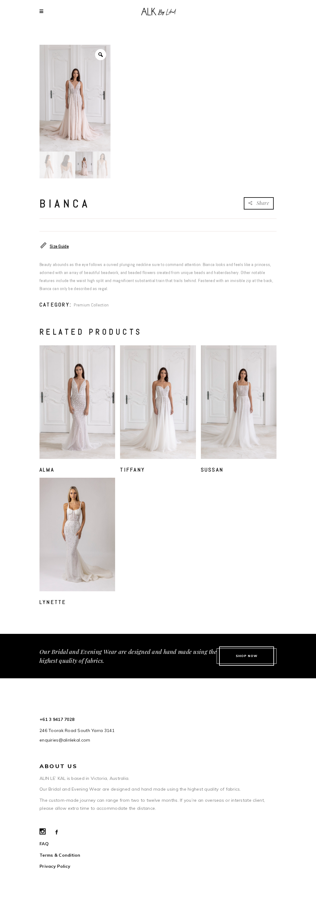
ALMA (47, 469)
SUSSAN (212, 469)
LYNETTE (53, 601)
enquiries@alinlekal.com (65, 740)
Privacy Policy (55, 866)
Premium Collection (91, 305)
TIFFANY (132, 469)
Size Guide (59, 246)
